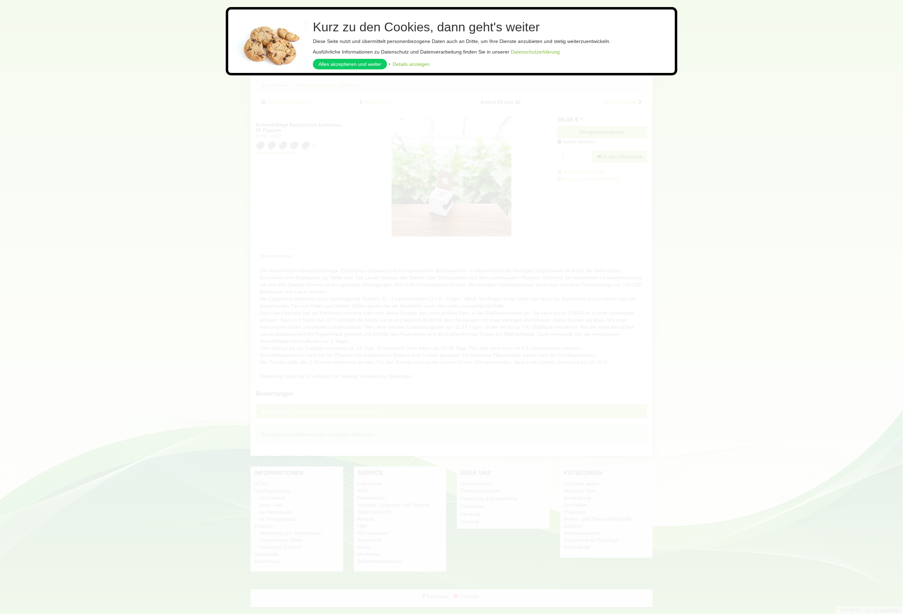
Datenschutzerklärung (535, 52)
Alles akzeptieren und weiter (350, 64)
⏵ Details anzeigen (409, 64)
